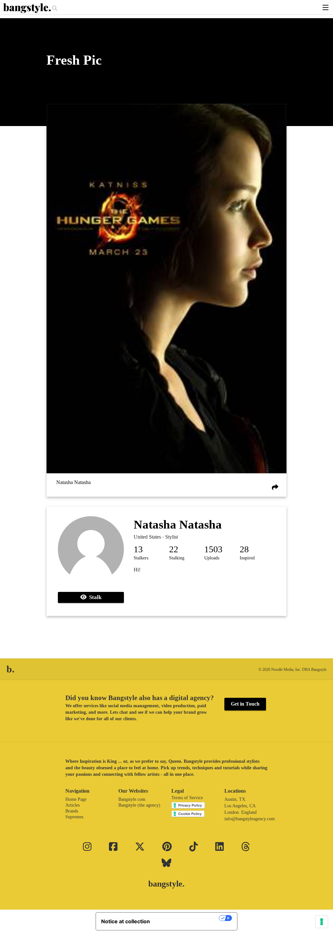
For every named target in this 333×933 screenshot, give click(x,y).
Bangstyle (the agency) (139, 805)
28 (244, 549)
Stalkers (141, 558)
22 (173, 549)
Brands (71, 811)
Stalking (176, 558)
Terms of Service (187, 797)
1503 (213, 549)
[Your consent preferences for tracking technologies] (321, 921)
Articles (72, 805)
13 (138, 549)
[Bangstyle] (27, 8)
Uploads (211, 558)
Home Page (76, 799)
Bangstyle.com (131, 799)
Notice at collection (125, 921)
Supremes (74, 816)
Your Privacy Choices (188, 918)
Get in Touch (245, 704)
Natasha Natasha (73, 482)
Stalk (94, 597)
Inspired (247, 558)
